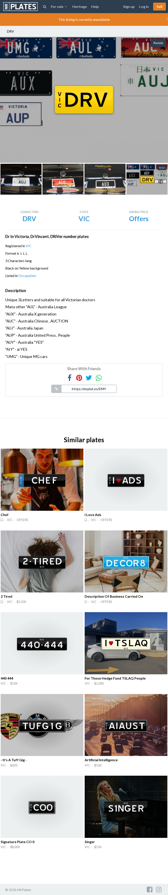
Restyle (158, 43)
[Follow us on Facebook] (149, 889)
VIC (29, 246)
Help (95, 6)
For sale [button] (57, 6)
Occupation (27, 275)
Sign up (129, 6)
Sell (159, 6)
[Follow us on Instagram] (159, 889)
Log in (144, 6)
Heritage (79, 6)
